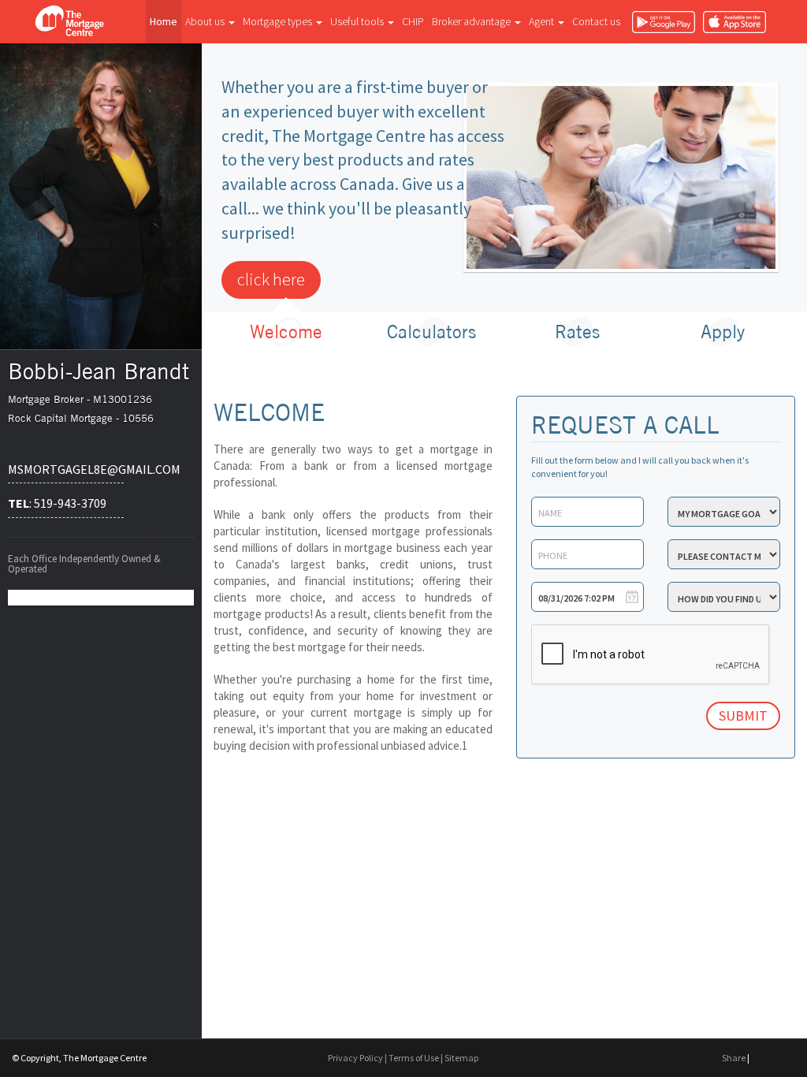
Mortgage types (278, 21)
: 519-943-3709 (57, 503)
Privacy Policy (355, 1058)
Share (734, 1058)
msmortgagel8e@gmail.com (66, 469)
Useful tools (358, 21)
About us (206, 21)
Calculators (431, 331)
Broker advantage (472, 21)
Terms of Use (414, 1058)
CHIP (413, 21)
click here (271, 279)
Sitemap (461, 1058)
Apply (723, 331)
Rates (577, 331)
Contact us (596, 21)
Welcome (286, 331)
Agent (542, 21)
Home (163, 21)
